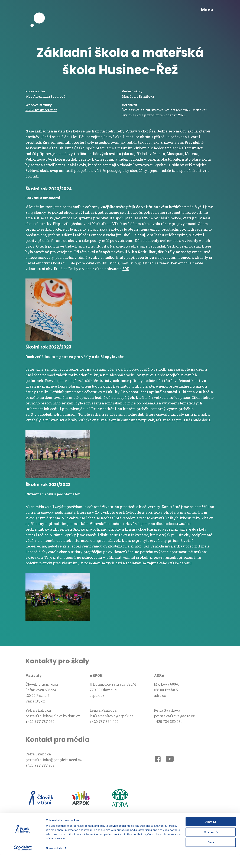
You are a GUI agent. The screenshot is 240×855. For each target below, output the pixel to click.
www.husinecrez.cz (41, 110)
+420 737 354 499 (104, 721)
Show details (54, 848)
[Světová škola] (39, 9)
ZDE (125, 268)
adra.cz (160, 695)
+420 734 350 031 (168, 721)
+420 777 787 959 (39, 721)
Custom (208, 832)
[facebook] (157, 759)
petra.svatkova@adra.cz (174, 716)
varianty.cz (35, 701)
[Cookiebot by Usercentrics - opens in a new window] (22, 848)
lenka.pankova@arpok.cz (111, 716)
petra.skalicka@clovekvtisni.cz (52, 716)
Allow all (210, 821)
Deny (210, 842)
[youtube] (170, 759)
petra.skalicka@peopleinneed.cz (53, 759)
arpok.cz (97, 695)
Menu (207, 9)
